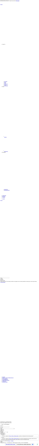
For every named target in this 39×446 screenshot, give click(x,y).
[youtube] (19, 362)
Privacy (9, 440)
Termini (12, 440)
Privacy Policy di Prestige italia (14, 438)
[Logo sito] (19, 3)
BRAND (2, 431)
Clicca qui (17, 0)
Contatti (3, 198)
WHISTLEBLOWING (5, 380)
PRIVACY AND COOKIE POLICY (8, 377)
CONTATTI (4, 381)
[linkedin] (19, 331)
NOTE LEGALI (4, 378)
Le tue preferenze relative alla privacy (24, 444)
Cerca (1, 278)
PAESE (1, 427)
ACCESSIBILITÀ (5, 379)
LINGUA (2, 429)
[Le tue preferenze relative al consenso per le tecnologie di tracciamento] (37, 444)
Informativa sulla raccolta (10, 444)
